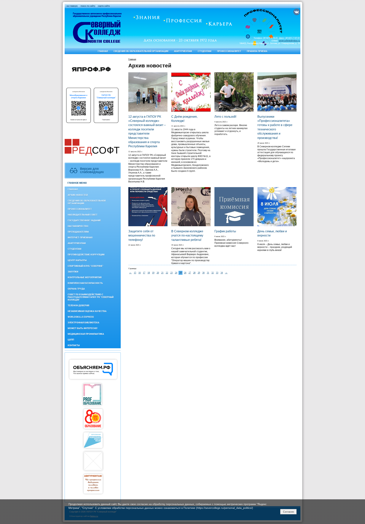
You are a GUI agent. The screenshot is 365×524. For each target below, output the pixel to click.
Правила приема (257, 51)
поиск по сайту (88, 6)
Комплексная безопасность (85, 283)
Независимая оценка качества (87, 311)
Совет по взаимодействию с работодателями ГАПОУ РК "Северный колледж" (90, 297)
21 (162, 272)
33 (217, 272)
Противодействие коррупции (86, 254)
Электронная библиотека (83, 322)
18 (149, 272)
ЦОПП (71, 339)
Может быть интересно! (82, 328)
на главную (72, 6)
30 (203, 272)
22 (167, 272)
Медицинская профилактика (86, 334)
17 (144, 272)
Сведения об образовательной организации (140, 51)
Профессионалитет (229, 51)
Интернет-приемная (80, 237)
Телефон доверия (78, 305)
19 (153, 272)
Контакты (74, 345)
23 (171, 272)
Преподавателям (78, 232)
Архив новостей (78, 195)
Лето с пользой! (225, 116)
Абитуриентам (183, 51)
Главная (103, 51)
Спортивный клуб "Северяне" (85, 266)
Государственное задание (84, 220)
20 (158, 272)
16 (139, 272)
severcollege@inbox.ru (289, 40)
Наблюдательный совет (82, 215)
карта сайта (104, 6)
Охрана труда (76, 289)
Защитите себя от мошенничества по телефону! (141, 235)
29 (199, 272)
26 (185, 272)
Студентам (204, 51)
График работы (225, 231)
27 (190, 272)
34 (222, 272)
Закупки (73, 271)
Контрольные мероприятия (85, 277)
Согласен (288, 511)
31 (208, 272)
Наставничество (78, 226)
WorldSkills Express (81, 317)
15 (135, 272)
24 (176, 272)
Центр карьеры (77, 260)
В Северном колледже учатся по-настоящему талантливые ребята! (187, 235)
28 (194, 272)
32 (212, 272)
